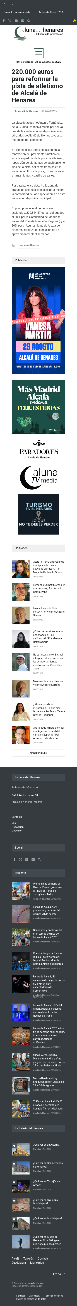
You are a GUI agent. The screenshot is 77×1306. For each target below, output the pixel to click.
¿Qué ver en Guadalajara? (47, 1218)
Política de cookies (54, 1296)
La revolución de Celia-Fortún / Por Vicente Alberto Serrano (49, 612)
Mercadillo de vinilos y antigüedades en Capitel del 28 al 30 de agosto (48, 1082)
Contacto (20, 1296)
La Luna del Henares (34, 1283)
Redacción (18, 826)
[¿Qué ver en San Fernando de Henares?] (21, 1168)
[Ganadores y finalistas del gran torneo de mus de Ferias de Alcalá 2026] (21, 937)
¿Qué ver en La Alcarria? (46, 1144)
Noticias (55, 995)
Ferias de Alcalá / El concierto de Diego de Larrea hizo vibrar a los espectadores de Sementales (49, 983)
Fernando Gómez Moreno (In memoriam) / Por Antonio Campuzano (49, 588)
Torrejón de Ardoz (41, 899)
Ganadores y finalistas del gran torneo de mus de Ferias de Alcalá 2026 (47, 933)
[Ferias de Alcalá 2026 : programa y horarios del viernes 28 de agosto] (21, 914)
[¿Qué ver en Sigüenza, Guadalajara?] (21, 1204)
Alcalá (15, 1258)
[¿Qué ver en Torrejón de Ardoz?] (21, 1186)
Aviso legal (34, 1296)
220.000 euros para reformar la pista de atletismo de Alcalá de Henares (37, 86)
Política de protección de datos (31, 1299)
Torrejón (28, 1258)
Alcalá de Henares (28, 111)
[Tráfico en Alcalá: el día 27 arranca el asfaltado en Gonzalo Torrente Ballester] (21, 1109)
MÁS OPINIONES (38, 753)
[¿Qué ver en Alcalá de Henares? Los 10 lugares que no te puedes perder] (21, 1241)
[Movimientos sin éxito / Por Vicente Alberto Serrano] (21, 688)
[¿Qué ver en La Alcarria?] (21, 1149)
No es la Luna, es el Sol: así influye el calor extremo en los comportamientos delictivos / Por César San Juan (48, 661)
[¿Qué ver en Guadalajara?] (21, 1223)
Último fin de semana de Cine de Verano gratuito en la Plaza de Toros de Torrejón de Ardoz (18, 12)
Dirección (17, 830)
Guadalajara (19, 1262)
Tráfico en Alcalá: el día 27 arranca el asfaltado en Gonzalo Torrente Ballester (48, 1105)
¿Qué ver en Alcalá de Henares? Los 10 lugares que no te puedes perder (47, 1240)
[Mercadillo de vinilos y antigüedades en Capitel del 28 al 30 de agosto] (21, 1085)
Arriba (57, 1274)
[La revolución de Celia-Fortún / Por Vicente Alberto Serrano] (21, 615)
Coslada (43, 1258)
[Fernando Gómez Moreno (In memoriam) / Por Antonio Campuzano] (21, 592)
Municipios (37, 1262)
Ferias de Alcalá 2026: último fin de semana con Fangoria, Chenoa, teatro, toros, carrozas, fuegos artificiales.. (49, 1035)
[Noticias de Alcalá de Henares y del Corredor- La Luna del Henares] (38, 36)
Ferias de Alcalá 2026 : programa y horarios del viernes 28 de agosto (52, 12)
